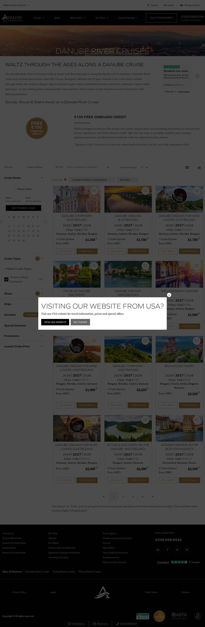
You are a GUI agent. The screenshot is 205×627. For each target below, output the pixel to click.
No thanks (80, 322)
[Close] (169, 295)
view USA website (55, 322)
